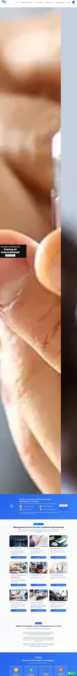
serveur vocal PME (28, 645)
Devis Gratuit (63, 505)
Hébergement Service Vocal (27, 2)
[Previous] (2, 252)
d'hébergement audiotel (40, 645)
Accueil (16, 2)
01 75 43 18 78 (64, 508)
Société (68, 2)
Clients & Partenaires (60, 2)
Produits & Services (39, 2)
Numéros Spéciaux (49, 2)
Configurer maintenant (34, 255)
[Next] (75, 252)
